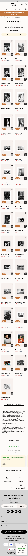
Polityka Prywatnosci (14, 540)
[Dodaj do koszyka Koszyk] (12, 54)
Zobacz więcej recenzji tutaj (14, 470)
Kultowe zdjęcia (16, 17)
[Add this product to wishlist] (12, 41)
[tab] (22, 4)
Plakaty (8, 17)
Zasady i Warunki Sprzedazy (14, 536)
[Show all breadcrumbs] (3, 17)
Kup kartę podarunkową (15, 531)
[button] (21, 549)
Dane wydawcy (21, 538)
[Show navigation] (2, 4)
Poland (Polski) (14, 549)
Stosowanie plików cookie (9, 538)
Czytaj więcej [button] (14, 30)
